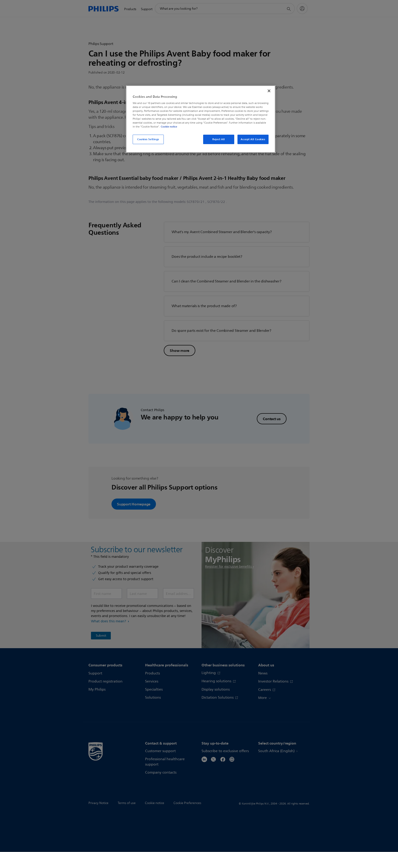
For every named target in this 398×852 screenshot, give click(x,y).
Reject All (218, 139)
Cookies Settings (148, 139)
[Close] (269, 91)
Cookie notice (169, 126)
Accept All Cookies (253, 139)
